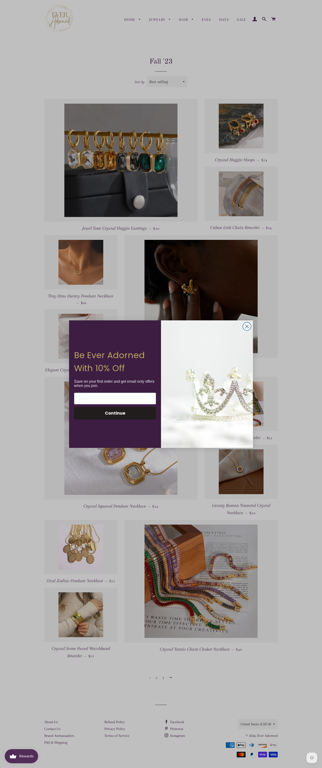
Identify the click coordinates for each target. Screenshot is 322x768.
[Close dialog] (247, 326)
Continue (115, 413)
